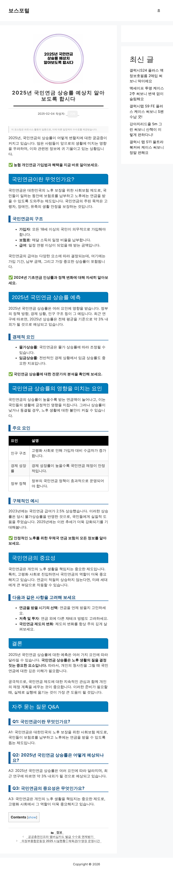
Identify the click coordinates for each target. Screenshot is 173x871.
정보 (59, 832)
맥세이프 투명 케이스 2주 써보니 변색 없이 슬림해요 (147, 93)
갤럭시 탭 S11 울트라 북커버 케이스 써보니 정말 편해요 (147, 147)
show (32, 817)
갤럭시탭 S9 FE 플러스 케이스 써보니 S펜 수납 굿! (147, 111)
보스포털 (19, 10)
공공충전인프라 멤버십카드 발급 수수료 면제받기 (60, 836)
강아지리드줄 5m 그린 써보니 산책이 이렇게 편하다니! (146, 129)
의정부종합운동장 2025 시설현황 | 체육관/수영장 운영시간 (61, 841)
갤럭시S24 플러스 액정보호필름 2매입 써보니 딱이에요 (147, 75)
